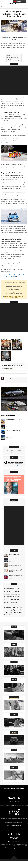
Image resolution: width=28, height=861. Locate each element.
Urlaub (12, 612)
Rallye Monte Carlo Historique (10, 175)
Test (19, 610)
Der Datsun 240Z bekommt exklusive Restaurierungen (11, 393)
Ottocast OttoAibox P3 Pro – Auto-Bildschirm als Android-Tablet (15, 559)
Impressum (18, 841)
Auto (21, 275)
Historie (18, 363)
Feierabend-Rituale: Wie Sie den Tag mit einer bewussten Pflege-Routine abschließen (16, 570)
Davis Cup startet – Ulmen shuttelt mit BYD (13, 430)
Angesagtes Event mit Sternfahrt (13, 59)
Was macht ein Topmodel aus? (14, 554)
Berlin (19, 588)
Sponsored (19, 807)
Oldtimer (9, 365)
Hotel (15, 594)
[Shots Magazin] (14, 3)
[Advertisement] (14, 80)
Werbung (21, 612)
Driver (12, 363)
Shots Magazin (14, 798)
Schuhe (20, 607)
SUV (17, 610)
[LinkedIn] (19, 834)
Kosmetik (12, 596)
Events (7, 368)
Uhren (9, 612)
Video (16, 612)
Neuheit (6, 602)
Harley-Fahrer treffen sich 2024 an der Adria (14, 419)
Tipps (21, 610)
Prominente (7, 607)
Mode (16, 275)
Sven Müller (10, 378)
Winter (20, 365)
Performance (14, 604)
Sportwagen (10, 610)
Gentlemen (19, 805)
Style (14, 610)
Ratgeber (13, 607)
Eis (15, 363)
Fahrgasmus (11, 591)
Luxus (11, 275)
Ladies (15, 805)
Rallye (13, 365)
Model (16, 599)
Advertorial (7, 588)
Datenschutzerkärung (12, 841)
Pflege (18, 605)
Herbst (9, 594)
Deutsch (18, 1)
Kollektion (7, 596)
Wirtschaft (9, 614)
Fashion (17, 591)
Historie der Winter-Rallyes (12, 57)
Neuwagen (13, 602)
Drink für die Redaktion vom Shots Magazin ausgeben (14, 822)
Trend (17, 277)
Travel (11, 807)
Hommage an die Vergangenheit (13, 60)
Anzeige (12, 588)
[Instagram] (17, 834)
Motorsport (4, 365)
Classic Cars (8, 363)
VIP (17, 612)
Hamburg (6, 594)
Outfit (10, 604)
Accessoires (15, 807)
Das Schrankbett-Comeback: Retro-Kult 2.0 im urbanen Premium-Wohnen (16, 565)
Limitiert (17, 596)
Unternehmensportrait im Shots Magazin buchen (14, 830)
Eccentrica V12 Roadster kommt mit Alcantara (15, 576)
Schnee (17, 365)
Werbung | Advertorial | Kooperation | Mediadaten (14, 788)
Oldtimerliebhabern (5, 139)
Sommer (6, 610)
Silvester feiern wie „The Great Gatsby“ (13, 435)
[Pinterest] (14, 834)
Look (20, 596)
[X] (9, 834)
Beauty (16, 588)
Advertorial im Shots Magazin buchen (14, 825)
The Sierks (18, 819)
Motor (2, 34)
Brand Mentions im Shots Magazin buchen (14, 828)
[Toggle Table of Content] (18, 55)
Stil (13, 277)
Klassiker (22, 363)
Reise (8, 277)
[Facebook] (11, 834)
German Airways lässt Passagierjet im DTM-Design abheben (14, 405)
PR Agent (13, 819)
